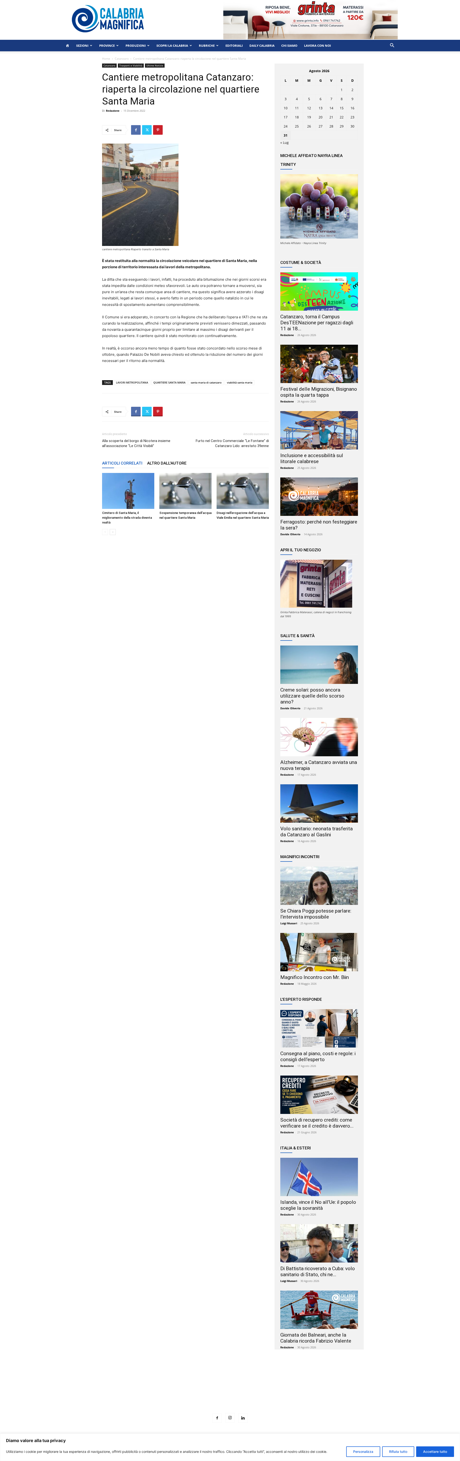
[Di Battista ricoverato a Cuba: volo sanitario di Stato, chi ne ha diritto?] (319, 1243)
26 (309, 126)
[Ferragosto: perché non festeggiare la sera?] (319, 496)
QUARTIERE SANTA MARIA (169, 382)
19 (309, 117)
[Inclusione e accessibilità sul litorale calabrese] (319, 430)
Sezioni (82, 45)
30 (352, 126)
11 (297, 108)
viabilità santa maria (239, 382)
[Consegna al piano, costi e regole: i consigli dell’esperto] (319, 1028)
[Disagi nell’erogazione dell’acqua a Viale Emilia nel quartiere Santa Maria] (243, 491)
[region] (230, 1447)
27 (320, 126)
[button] (392, 46)
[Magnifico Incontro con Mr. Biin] (319, 952)
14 (331, 108)
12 (309, 108)
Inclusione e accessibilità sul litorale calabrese (311, 458)
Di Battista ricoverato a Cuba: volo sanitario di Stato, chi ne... (317, 1271)
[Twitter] (147, 130)
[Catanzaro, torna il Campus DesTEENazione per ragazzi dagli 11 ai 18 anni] (319, 291)
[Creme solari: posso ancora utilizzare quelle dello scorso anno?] (319, 665)
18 (297, 117)
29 (342, 126)
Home (106, 59)
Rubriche (207, 45)
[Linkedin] (243, 1418)
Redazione (113, 110)
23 (352, 117)
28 (331, 126)
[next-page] (113, 532)
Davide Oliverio (290, 534)
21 (331, 117)
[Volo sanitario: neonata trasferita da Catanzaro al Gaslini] (319, 803)
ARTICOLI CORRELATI (122, 463)
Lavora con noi (317, 45)
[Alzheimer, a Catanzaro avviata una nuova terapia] (319, 737)
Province (107, 45)
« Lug (284, 142)
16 (352, 108)
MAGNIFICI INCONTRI (299, 856)
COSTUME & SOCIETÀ (300, 262)
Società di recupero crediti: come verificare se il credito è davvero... (317, 1123)
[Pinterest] (158, 130)
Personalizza (363, 1451)
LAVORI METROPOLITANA (132, 382)
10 (286, 108)
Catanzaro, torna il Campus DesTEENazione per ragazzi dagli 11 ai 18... (316, 323)
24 (286, 126)
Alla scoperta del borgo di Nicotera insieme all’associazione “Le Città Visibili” (136, 443)
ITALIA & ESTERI (295, 1148)
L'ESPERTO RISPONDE (301, 999)
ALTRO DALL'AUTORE (167, 463)
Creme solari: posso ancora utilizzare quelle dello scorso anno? (312, 696)
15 (342, 108)
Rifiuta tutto (398, 1451)
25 (297, 126)
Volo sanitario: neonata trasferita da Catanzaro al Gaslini (316, 832)
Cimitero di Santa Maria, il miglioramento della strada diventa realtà (127, 517)
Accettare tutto (435, 1451)
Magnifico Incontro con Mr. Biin (314, 977)
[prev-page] (105, 532)
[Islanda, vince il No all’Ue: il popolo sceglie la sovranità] (319, 1177)
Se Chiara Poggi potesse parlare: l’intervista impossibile (315, 914)
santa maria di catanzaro (206, 382)
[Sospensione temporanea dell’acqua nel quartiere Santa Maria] (185, 491)
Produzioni (136, 45)
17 (286, 117)
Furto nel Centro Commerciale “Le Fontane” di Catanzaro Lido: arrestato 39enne (232, 443)
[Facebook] (136, 130)
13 (320, 108)
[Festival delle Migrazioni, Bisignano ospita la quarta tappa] (319, 364)
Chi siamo (289, 45)
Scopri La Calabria (172, 45)
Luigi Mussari (288, 923)
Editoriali (234, 45)
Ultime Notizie (154, 65)
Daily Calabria (262, 45)
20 (320, 117)
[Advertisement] (230, 1390)
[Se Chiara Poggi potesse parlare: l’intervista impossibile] (319, 886)
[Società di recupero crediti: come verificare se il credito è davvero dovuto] (319, 1095)
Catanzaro (122, 59)
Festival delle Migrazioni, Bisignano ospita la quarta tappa (318, 392)
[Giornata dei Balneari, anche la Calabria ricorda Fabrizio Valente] (319, 1310)
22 (342, 117)
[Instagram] (230, 1418)
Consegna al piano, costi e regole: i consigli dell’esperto (318, 1056)
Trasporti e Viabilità (130, 65)
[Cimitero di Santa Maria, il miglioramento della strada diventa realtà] (128, 491)
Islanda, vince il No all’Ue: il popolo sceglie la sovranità (318, 1205)
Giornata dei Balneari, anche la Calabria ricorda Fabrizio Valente (315, 1338)
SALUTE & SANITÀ (297, 635)
